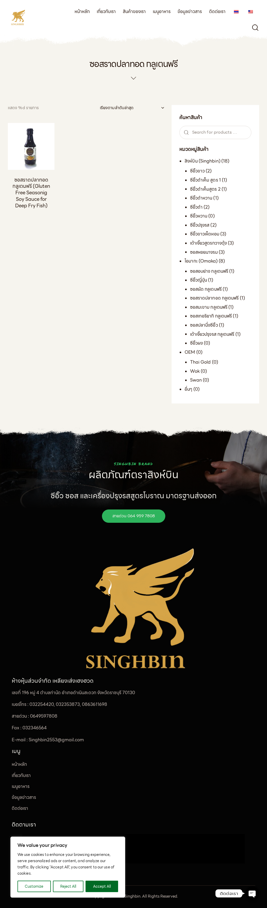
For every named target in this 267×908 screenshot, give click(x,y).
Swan (196, 380)
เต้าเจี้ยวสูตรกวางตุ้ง (208, 243)
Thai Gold (200, 362)
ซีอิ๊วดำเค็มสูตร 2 (205, 189)
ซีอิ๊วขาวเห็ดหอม (204, 234)
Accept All (102, 886)
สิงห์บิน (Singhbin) (202, 161)
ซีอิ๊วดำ (196, 207)
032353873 (68, 704)
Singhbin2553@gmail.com (56, 739)
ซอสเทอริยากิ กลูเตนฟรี (211, 316)
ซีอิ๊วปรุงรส (200, 225)
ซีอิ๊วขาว (197, 170)
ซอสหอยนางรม (204, 252)
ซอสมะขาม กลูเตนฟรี (209, 307)
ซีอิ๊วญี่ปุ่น (198, 280)
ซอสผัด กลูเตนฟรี (206, 289)
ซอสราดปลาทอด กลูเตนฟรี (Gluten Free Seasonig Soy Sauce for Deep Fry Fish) (31, 193)
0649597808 (43, 716)
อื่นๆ (188, 389)
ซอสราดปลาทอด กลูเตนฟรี (214, 298)
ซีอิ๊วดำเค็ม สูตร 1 (205, 180)
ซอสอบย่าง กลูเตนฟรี (209, 271)
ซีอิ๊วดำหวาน (201, 198)
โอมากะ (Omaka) (201, 261)
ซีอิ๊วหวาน (199, 216)
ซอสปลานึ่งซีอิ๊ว (204, 325)
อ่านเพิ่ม (31, 219)
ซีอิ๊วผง (196, 343)
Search (185, 133)
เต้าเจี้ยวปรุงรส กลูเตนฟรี (212, 334)
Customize (34, 886)
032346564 (34, 727)
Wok (195, 371)
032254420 (41, 704)
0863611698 (94, 704)
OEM (190, 352)
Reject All (68, 886)
